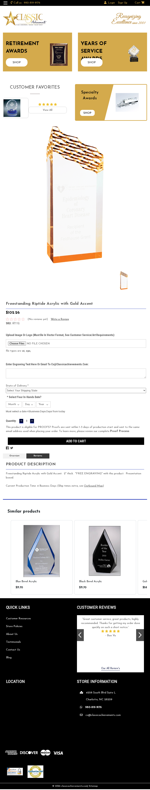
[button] (7, 557)
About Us (12, 634)
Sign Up (122, 2)
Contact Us (13, 649)
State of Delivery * (17, 385)
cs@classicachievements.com (103, 715)
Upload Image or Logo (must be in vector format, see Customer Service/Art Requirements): (60, 335)
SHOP (17, 62)
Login (111, 2)
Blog (9, 657)
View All (47, 110)
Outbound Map (93, 485)
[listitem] (42, 557)
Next (140, 635)
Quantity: (11, 420)
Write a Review (60, 319)
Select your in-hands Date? (24, 397)
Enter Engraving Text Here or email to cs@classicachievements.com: (47, 364)
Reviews (38, 456)
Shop (87, 113)
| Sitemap (93, 786)
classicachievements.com (74, 786)
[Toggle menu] (5, 5)
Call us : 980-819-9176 (27, 2)
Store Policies (14, 626)
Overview (14, 456)
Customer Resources (18, 618)
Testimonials (13, 642)
